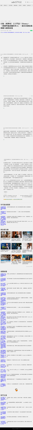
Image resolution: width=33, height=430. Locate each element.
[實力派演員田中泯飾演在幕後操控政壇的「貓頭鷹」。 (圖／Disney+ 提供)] (18, 117)
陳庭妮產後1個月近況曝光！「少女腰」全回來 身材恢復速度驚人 (18, 211)
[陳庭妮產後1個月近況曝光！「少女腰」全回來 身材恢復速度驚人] (3, 213)
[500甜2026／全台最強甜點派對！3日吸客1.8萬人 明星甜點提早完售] (3, 385)
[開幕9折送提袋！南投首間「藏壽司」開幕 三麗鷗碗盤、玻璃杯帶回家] (3, 289)
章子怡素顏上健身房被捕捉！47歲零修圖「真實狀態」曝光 (17, 416)
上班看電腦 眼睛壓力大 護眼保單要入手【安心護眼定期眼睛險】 (27, 251)
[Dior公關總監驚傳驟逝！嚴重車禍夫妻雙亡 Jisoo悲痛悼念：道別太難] (3, 404)
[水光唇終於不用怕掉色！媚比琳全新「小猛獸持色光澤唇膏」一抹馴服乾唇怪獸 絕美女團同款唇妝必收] (3, 299)
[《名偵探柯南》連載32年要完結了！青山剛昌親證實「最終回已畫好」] (3, 413)
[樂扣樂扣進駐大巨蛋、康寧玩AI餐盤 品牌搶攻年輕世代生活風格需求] (3, 347)
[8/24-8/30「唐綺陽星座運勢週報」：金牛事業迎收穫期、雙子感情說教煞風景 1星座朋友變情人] (3, 376)
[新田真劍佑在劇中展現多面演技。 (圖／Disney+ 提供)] (18, 85)
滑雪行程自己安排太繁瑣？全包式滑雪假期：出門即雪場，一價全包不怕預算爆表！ (27, 239)
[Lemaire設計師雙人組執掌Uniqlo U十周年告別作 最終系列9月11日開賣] (3, 285)
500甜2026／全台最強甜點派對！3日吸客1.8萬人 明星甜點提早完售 (19, 383)
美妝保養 (15, 5)
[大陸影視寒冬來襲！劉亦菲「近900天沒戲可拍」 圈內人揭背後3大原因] (3, 423)
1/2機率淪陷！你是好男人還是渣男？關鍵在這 (5, 251)
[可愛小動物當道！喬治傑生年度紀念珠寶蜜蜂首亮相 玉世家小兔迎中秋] (3, 280)
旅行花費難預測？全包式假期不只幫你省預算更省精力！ (5, 239)
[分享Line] (2, 61)
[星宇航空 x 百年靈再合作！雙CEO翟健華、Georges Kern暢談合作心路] (3, 356)
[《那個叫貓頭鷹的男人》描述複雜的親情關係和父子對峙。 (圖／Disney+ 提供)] (18, 148)
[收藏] (2, 64)
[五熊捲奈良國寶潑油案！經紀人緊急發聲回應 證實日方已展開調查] (3, 208)
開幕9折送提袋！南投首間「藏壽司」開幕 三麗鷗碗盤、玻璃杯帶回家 (16, 262)
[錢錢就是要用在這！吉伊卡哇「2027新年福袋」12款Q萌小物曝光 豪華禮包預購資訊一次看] (3, 337)
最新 (1, 5)
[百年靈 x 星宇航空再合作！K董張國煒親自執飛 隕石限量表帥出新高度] (3, 275)
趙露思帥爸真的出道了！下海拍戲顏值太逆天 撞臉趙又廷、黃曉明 (19, 379)
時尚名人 (5, 5)
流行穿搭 (10, 5)
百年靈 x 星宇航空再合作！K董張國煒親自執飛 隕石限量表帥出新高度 (27, 262)
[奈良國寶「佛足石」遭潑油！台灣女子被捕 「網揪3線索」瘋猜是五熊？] (3, 399)
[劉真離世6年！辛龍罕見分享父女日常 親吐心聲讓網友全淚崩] (3, 361)
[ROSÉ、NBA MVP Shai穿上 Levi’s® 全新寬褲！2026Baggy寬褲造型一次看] (3, 371)
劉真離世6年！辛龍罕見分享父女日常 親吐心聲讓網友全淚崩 (18, 360)
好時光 (20, 5)
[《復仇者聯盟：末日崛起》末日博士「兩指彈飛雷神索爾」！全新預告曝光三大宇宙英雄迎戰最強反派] (3, 342)
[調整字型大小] (2, 67)
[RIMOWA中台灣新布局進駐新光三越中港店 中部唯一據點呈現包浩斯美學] (3, 304)
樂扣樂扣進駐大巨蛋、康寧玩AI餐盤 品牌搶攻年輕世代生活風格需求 (19, 345)
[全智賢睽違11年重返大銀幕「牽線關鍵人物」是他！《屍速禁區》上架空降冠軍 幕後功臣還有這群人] (3, 218)
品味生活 (29, 5)
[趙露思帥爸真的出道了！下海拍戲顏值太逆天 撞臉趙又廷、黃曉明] (3, 380)
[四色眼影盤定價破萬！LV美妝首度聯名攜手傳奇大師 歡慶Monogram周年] (3, 332)
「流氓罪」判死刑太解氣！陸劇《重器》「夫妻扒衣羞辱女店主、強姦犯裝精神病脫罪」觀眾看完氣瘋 (16, 251)
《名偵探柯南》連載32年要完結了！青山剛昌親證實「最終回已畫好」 (19, 411)
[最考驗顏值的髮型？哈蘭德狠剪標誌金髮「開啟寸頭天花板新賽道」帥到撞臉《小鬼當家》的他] (3, 352)
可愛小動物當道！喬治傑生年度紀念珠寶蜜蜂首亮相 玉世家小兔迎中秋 (19, 278)
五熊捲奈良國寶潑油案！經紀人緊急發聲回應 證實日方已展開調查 (19, 206)
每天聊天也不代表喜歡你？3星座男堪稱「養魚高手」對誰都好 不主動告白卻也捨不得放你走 (16, 239)
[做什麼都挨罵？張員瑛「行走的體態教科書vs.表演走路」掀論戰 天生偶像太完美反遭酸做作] (3, 328)
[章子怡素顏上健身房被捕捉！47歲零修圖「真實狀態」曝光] (3, 418)
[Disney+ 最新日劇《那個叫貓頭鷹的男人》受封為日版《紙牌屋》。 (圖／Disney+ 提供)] (16, 42)
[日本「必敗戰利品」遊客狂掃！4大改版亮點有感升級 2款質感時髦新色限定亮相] (3, 323)
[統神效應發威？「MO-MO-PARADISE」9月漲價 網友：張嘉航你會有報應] (3, 366)
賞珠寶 (24, 5)
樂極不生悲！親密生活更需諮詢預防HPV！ (5, 262)
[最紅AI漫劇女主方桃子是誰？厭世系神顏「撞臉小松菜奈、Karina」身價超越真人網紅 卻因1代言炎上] (3, 222)
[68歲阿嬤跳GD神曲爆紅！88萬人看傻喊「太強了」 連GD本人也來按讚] (3, 408)
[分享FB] (2, 58)
